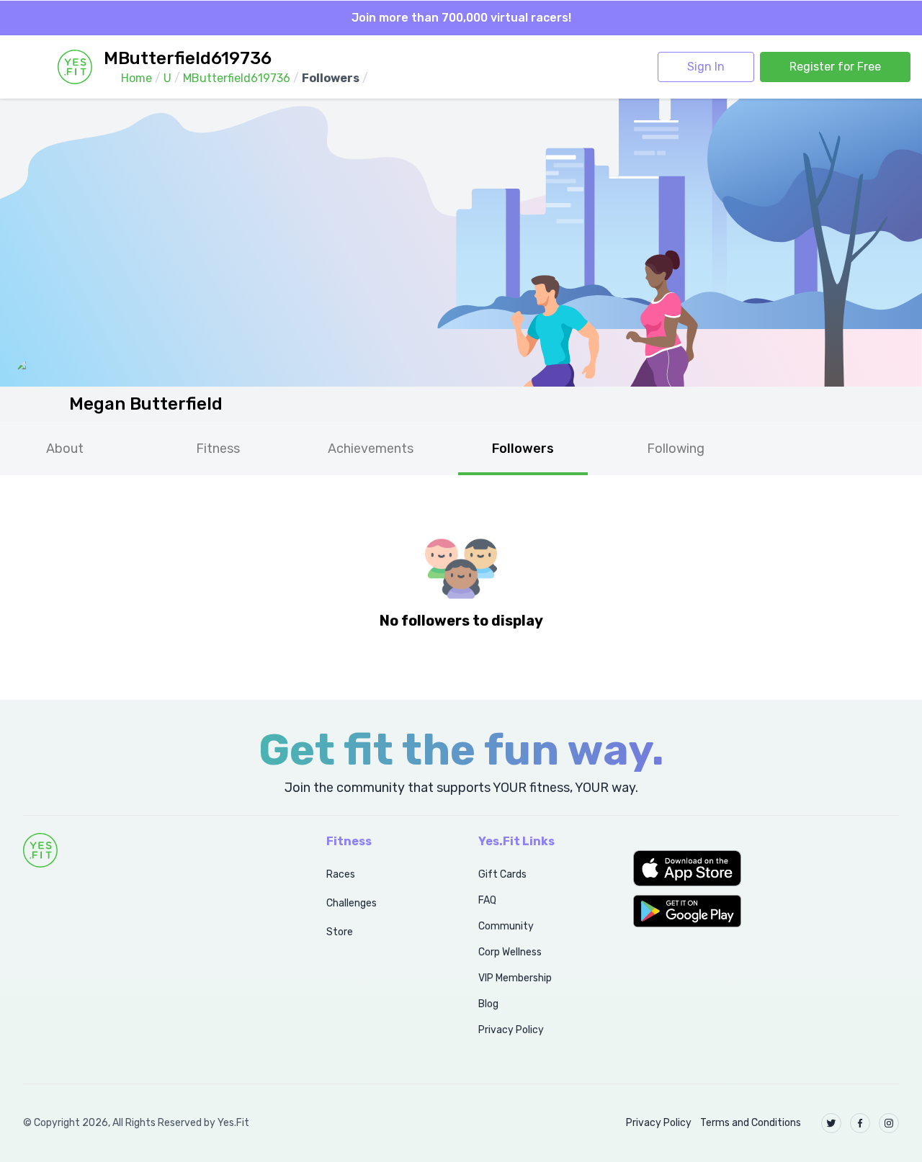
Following (675, 448)
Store (339, 932)
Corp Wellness (510, 952)
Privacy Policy (511, 1030)
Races (340, 874)
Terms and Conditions (750, 1123)
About (65, 448)
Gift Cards (502, 874)
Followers (523, 448)
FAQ (487, 900)
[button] (766, 868)
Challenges (351, 903)
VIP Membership (515, 978)
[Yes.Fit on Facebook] (860, 1123)
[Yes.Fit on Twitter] (831, 1123)
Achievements (370, 448)
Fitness (218, 448)
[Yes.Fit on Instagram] (889, 1123)
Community (506, 926)
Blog (488, 1004)
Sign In (706, 66)
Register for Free (835, 66)
